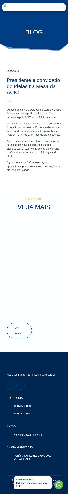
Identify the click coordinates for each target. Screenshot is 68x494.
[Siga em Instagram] (20, 385)
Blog (9, 101)
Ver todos (18, 330)
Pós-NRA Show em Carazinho (32, 299)
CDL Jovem (31, 268)
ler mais (14, 238)
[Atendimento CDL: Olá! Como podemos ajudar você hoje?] (59, 485)
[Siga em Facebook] (11, 385)
